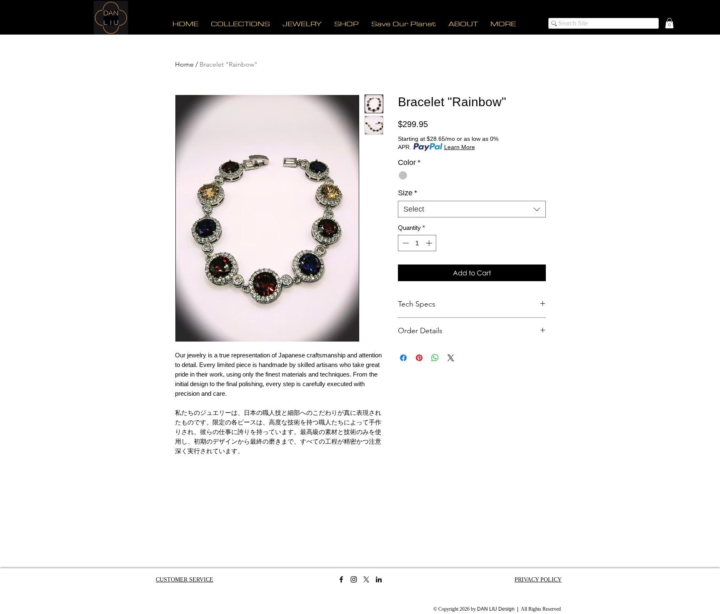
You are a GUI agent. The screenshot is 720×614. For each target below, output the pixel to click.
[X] (366, 579)
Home (184, 64)
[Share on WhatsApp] (435, 358)
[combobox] (472, 209)
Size (407, 193)
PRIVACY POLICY (538, 580)
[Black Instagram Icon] (354, 579)
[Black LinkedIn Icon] (379, 579)
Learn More (459, 147)
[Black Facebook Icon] (341, 579)
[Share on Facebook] (403, 358)
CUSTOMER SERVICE (184, 580)
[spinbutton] (417, 243)
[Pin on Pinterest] (419, 358)
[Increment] (429, 243)
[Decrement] (404, 243)
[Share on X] (451, 358)
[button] (669, 23)
